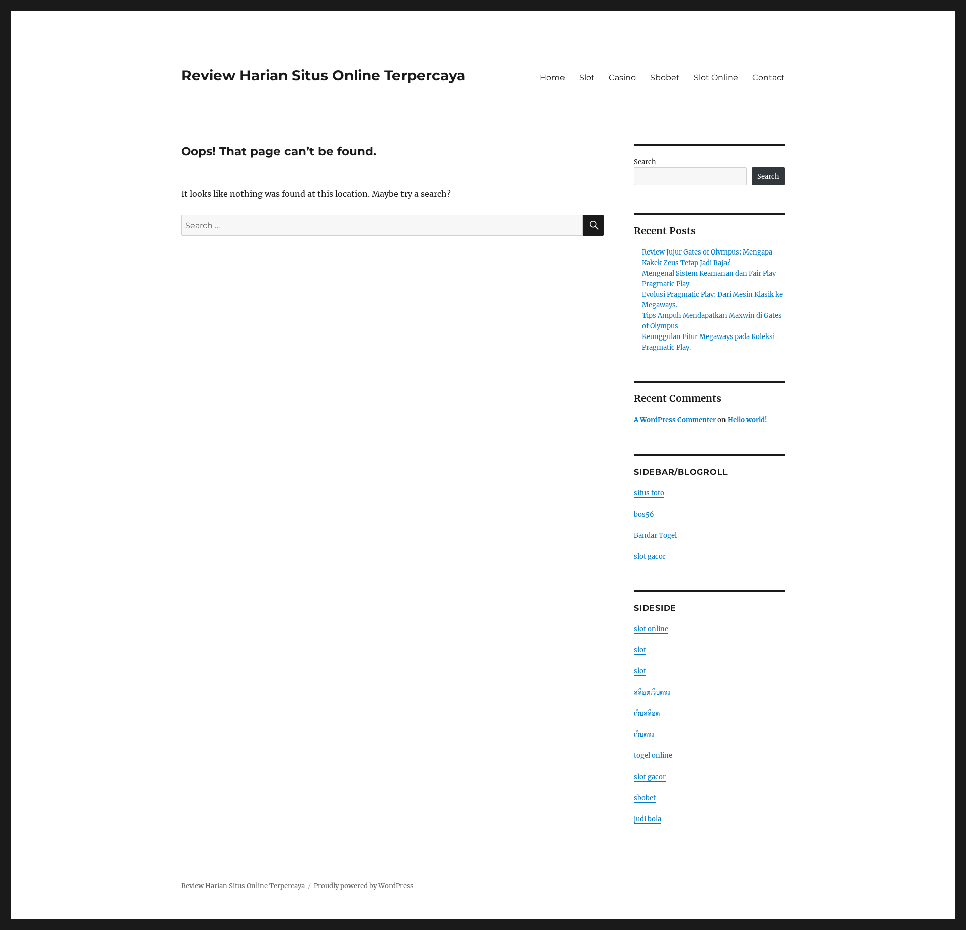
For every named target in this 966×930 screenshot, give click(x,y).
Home (552, 77)
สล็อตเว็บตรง (652, 692)
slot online (651, 629)
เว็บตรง (644, 734)
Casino (622, 77)
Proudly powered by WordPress (364, 886)
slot (640, 650)
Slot (587, 77)
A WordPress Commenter (675, 420)
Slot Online (716, 77)
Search (645, 162)
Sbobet (665, 77)
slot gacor (650, 556)
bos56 (644, 514)
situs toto (649, 493)
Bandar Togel (655, 535)
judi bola (647, 819)
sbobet (645, 798)
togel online (653, 755)
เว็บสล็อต (647, 713)
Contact (768, 77)
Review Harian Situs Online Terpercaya (323, 75)
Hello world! (747, 420)
